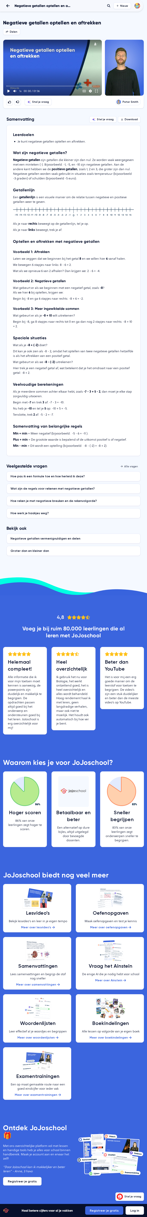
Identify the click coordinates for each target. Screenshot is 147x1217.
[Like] (9, 102)
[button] (52, 68)
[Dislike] (17, 102)
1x (20, 91)
